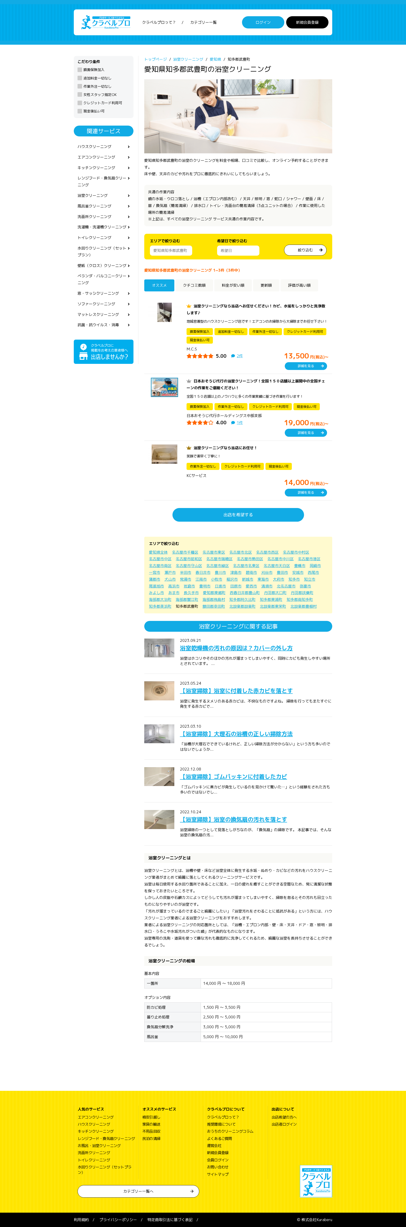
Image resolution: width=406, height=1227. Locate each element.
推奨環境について (221, 1124)
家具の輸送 (151, 1124)
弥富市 (305, 586)
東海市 (263, 579)
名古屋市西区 (267, 552)
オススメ (159, 285)
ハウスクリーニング (94, 146)
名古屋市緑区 (217, 565)
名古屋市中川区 (280, 558)
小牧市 (216, 579)
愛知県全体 (158, 552)
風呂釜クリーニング (94, 206)
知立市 (309, 579)
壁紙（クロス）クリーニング (102, 265)
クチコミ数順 (194, 285)
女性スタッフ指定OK (100, 94)
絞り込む (305, 250)
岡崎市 (315, 565)
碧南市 (251, 572)
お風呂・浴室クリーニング (99, 1145)
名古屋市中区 (160, 558)
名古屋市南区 (160, 565)
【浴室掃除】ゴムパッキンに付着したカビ (233, 777)
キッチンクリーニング (96, 167)
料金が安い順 (233, 285)
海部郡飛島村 (214, 599)
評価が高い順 (299, 285)
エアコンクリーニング (96, 157)
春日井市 (203, 572)
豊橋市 (299, 565)
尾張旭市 (156, 586)
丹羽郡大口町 (275, 592)
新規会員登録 (307, 22)
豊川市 (220, 572)
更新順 (266, 285)
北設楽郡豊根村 (303, 606)
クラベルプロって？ (159, 22)
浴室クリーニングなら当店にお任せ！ (226, 447)
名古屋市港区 (309, 558)
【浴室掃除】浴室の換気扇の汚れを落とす (233, 819)
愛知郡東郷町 (214, 592)
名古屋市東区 (214, 552)
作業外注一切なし (97, 86)
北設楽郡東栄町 (273, 606)
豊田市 (282, 572)
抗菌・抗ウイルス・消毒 (98, 324)
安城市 (298, 572)
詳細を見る (306, 366)
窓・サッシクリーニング (98, 293)
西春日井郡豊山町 (245, 592)
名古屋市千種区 (185, 552)
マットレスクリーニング (98, 314)
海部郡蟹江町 (187, 599)
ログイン (263, 22)
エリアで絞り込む (165, 240)
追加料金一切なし (97, 78)
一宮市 (154, 572)
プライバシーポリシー (118, 1219)
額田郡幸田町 (214, 606)
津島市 (236, 572)
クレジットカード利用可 (102, 102)
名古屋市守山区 (189, 565)
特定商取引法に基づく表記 (170, 1219)
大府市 (278, 579)
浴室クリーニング (93, 195)
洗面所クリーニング (94, 216)
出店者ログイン (284, 1124)
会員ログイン (217, 1160)
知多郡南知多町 (300, 599)
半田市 (185, 572)
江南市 (201, 579)
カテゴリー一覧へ (138, 1191)
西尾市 (313, 572)
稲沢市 (232, 579)
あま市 (174, 592)
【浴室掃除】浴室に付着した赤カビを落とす (236, 691)
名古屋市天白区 (277, 565)
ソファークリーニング (96, 303)
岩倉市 (189, 586)
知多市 (294, 579)
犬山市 (170, 579)
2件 (240, 355)
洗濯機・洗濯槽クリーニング (102, 227)
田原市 (236, 586)
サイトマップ (217, 1174)
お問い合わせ (217, 1167)
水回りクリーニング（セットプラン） (102, 252)
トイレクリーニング (94, 237)
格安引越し (151, 1117)
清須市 (267, 586)
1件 (240, 422)
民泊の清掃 (151, 1138)
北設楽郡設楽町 (242, 606)
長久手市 (191, 592)
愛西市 (251, 586)
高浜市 (174, 586)
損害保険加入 (94, 69)
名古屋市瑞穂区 (219, 558)
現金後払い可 (94, 111)
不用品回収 (151, 1131)
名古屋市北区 (240, 552)
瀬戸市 (170, 572)
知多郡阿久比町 (242, 599)
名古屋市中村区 (296, 552)
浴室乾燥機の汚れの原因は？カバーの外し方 (236, 648)
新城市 (247, 579)
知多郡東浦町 (271, 599)
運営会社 (214, 1145)
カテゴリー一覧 (203, 22)
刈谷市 (267, 572)
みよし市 (156, 592)
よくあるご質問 (219, 1138)
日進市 (220, 586)
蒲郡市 (154, 579)
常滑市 (185, 579)
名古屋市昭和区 (189, 558)
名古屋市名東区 (246, 565)
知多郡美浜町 (160, 606)
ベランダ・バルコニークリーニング (102, 279)
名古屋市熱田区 (250, 558)
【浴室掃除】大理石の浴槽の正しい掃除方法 (236, 734)
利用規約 (81, 1219)
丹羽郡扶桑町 (302, 592)
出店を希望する (238, 515)
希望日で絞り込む (232, 240)
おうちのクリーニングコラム (230, 1131)
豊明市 (205, 586)
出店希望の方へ (284, 1117)
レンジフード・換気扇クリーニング (102, 181)
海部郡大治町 (160, 599)
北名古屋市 (286, 586)
